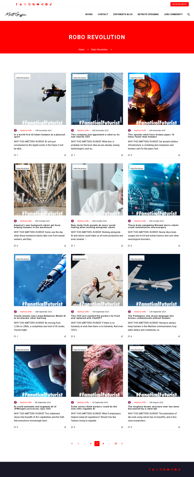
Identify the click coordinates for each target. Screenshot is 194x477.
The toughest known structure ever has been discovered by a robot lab (153, 407)
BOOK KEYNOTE (179, 4)
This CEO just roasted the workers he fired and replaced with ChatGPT (95, 317)
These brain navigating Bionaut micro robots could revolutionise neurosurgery (153, 226)
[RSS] (34, 4)
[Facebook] (16, 4)
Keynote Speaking (148, 14)
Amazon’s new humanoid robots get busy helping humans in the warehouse (37, 226)
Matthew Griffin (26, 131)
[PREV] (72, 443)
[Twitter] (25, 4)
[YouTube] (38, 4)
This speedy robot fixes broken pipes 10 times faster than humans (151, 135)
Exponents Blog (123, 14)
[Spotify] (46, 4)
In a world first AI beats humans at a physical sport (39, 135)
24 (116, 443)
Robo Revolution (22, 78)
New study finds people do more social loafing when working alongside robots (93, 226)
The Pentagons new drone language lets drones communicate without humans (151, 317)
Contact (103, 14)
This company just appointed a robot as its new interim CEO (95, 135)
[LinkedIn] (21, 4)
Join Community (173, 14)
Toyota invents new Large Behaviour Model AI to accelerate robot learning (40, 317)
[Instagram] (29, 4)
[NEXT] (122, 443)
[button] (65, 155)
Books (89, 14)
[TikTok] (51, 4)
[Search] (188, 14)
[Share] (42, 4)
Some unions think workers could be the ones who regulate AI (94, 407)
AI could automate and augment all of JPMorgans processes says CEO (35, 407)
